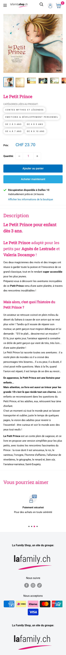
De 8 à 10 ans (36, 131)
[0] (59, 5)
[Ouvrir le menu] (5, 5)
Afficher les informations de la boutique (30, 199)
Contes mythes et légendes (24, 110)
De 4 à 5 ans (35, 124)
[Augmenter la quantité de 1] (37, 156)
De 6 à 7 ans (13, 131)
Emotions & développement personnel (31, 117)
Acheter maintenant (33, 179)
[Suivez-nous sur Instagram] (33, 585)
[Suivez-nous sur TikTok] (39, 585)
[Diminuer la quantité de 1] (19, 156)
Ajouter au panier (33, 168)
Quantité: (8, 156)
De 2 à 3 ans (13, 124)
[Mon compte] (50, 5)
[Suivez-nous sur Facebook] (26, 585)
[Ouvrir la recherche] (41, 5)
